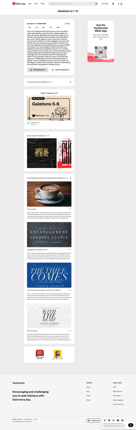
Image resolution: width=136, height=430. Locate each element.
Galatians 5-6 (37, 123)
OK (131, 425)
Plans (36, 3)
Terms (35, 419)
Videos (43, 3)
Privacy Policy (28, 419)
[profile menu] (120, 4)
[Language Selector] (113, 4)
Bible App (39, 358)
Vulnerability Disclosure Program (21, 421)
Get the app (104, 3)
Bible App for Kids (58, 358)
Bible (29, 3)
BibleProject (34, 125)
